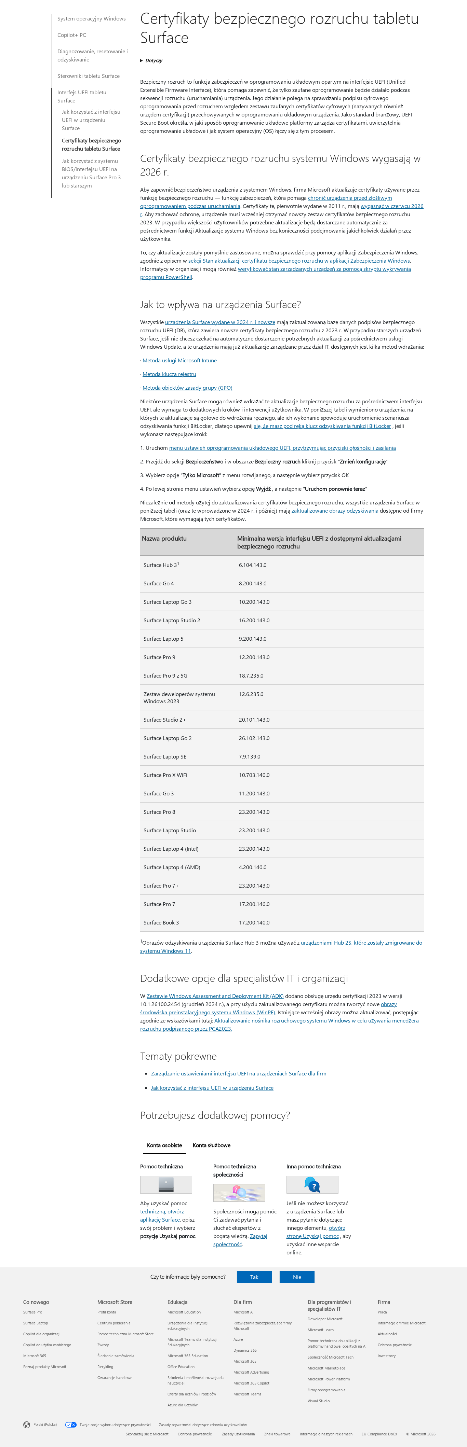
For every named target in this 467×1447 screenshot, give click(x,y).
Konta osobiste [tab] (164, 1145)
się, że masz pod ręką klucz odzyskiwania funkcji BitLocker (322, 425)
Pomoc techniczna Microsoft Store (125, 1333)
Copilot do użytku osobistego (47, 1344)
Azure (238, 1339)
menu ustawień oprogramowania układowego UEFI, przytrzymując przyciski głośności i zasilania (282, 447)
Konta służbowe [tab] (211, 1145)
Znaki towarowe (277, 1433)
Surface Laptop (35, 1322)
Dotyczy (153, 60)
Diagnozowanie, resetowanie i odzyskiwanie (92, 55)
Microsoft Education (184, 1311)
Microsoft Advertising (251, 1372)
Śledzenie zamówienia (115, 1355)
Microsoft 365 (34, 1355)
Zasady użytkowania (238, 1433)
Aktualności (387, 1333)
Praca (382, 1311)
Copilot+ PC (71, 34)
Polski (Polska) (45, 1424)
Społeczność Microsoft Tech (330, 1357)
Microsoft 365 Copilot (251, 1383)
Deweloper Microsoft (325, 1318)
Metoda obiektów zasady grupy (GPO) (187, 387)
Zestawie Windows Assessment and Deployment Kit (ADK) (215, 995)
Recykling (105, 1366)
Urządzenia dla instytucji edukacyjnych (188, 1325)
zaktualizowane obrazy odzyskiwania (335, 510)
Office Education (181, 1366)
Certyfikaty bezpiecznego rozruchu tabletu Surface (91, 144)
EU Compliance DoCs (379, 1433)
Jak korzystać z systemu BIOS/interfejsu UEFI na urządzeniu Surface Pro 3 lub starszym (91, 173)
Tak (254, 1276)
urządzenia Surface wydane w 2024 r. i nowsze (220, 321)
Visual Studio (319, 1400)
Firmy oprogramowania (327, 1389)
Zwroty (103, 1344)
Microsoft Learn (321, 1329)
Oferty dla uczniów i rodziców (192, 1393)
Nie (297, 1276)
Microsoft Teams (247, 1393)
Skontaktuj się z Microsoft (147, 1433)
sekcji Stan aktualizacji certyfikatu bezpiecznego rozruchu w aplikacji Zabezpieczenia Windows (299, 260)
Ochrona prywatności (395, 1344)
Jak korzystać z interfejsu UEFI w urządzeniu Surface (91, 119)
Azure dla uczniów (183, 1404)
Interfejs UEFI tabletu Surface (81, 96)
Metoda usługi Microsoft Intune (180, 360)
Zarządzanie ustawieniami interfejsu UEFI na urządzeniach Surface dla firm (238, 1073)
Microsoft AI (244, 1311)
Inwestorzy (387, 1355)
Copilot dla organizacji (42, 1333)
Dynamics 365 (245, 1350)
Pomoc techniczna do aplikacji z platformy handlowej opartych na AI (337, 1343)
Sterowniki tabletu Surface (88, 75)
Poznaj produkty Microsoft (44, 1366)
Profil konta (106, 1311)
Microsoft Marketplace (326, 1368)
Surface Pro (32, 1311)
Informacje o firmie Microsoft (402, 1322)
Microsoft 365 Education (188, 1355)
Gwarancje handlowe (114, 1377)
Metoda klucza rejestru (169, 373)
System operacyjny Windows (91, 18)
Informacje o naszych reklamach (326, 1433)
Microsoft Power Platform (329, 1378)
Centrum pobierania (114, 1322)
